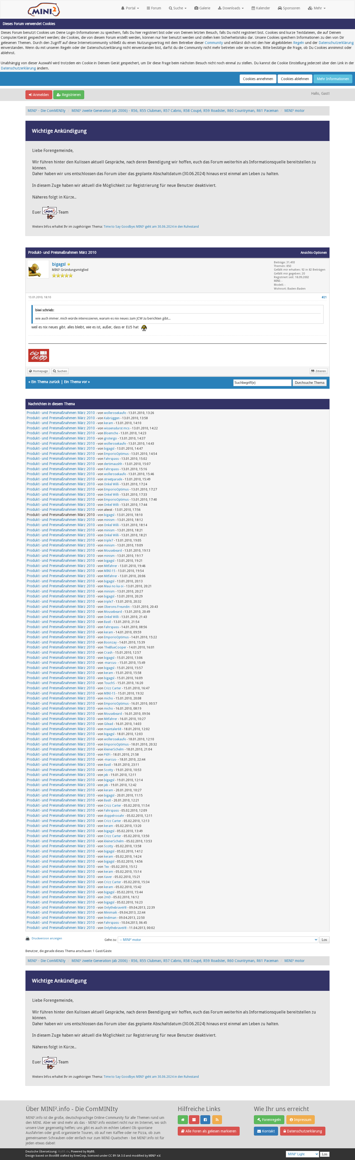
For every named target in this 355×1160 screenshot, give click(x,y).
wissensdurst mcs (116, 428)
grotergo (110, 438)
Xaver (108, 877)
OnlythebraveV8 (115, 907)
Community (214, 43)
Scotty (108, 770)
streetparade (113, 479)
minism (109, 520)
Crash (108, 652)
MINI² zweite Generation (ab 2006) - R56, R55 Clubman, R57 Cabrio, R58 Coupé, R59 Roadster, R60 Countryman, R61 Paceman (174, 111)
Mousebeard (113, 550)
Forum (155, 8)
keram (108, 423)
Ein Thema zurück (45, 382)
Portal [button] (130, 8)
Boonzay (110, 642)
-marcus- (110, 663)
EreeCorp (80, 1155)
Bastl (107, 622)
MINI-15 (109, 571)
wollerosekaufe (115, 413)
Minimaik (110, 912)
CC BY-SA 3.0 (116, 1155)
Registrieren (71, 95)
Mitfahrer (110, 566)
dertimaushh (113, 464)
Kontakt (268, 1131)
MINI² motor (294, 111)
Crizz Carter (112, 688)
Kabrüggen (112, 418)
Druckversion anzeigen (47, 938)
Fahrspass (111, 459)
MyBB (90, 1151)
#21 (324, 297)
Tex (106, 867)
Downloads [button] (231, 8)
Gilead (108, 724)
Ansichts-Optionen (314, 252)
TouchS (109, 683)
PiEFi (107, 754)
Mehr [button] (318, 8)
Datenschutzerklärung (336, 43)
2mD (107, 897)
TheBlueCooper (115, 647)
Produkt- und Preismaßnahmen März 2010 (61, 413)
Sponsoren (291, 8)
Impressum (302, 1120)
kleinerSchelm (114, 749)
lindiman (110, 918)
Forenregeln (271, 1120)
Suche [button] (178, 8)
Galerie (204, 8)
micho (108, 698)
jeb (106, 775)
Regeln (298, 43)
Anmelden (40, 95)
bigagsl (59, 264)
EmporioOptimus (116, 454)
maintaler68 (112, 729)
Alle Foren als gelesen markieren (210, 1131)
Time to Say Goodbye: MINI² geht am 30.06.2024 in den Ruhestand (151, 226)
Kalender (262, 8)
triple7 (108, 540)
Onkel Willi (111, 484)
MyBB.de (63, 1151)
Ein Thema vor (75, 382)
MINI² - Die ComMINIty (46, 111)
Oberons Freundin (117, 607)
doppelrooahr (114, 816)
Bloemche (111, 433)
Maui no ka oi (113, 586)
